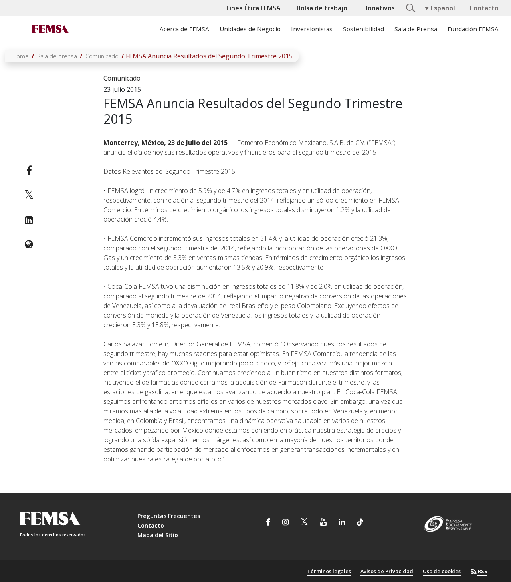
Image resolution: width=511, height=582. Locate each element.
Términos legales (329, 571)
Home (20, 56)
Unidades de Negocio (250, 29)
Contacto (484, 8)
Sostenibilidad (363, 29)
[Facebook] (29, 170)
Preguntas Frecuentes (168, 516)
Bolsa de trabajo (322, 8)
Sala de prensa (57, 56)
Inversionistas (312, 29)
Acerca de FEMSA (184, 29)
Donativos (379, 8)
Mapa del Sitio (157, 535)
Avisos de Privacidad (386, 571)
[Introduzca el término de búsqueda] (409, 7)
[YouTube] (323, 523)
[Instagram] (285, 523)
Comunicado (102, 56)
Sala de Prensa (415, 29)
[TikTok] (360, 523)
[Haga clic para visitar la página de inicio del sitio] (49, 28)
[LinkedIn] (29, 220)
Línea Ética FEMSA (253, 8)
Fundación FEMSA (473, 29)
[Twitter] (29, 195)
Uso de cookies (442, 571)
